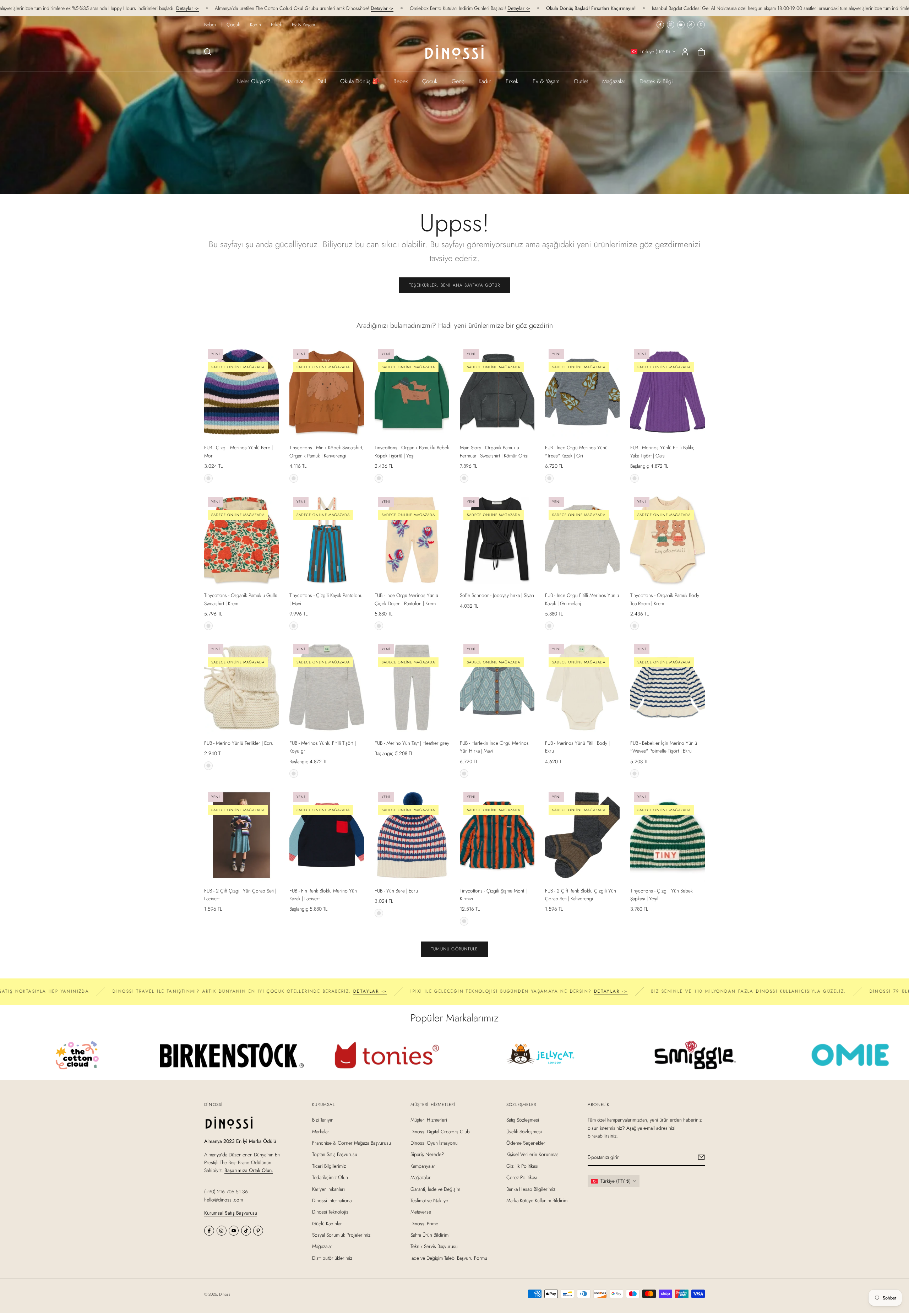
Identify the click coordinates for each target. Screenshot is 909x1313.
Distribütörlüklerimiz (332, 1258)
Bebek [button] (400, 81)
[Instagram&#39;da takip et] (670, 24)
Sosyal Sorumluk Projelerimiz (341, 1234)
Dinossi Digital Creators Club (440, 1131)
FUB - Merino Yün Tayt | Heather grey (412, 743)
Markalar (294, 81)
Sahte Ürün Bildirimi (430, 1234)
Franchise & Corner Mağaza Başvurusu (351, 1142)
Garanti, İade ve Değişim (435, 1188)
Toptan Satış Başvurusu (334, 1154)
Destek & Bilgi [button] (656, 81)
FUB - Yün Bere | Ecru (396, 890)
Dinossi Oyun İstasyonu (434, 1142)
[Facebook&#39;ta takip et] (660, 24)
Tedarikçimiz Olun (330, 1177)
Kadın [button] (485, 81)
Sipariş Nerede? (427, 1154)
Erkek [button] (512, 81)
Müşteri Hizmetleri (428, 1119)
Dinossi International (332, 1200)
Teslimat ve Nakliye (429, 1200)
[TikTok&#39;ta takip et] (691, 24)
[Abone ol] (701, 1157)
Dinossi (225, 1294)
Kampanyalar (422, 1165)
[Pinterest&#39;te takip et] (701, 24)
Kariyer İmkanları (328, 1188)
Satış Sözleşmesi (522, 1119)
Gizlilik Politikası (522, 1165)
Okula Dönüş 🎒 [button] (359, 81)
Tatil (322, 81)
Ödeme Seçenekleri (526, 1142)
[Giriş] (685, 51)
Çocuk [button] (429, 81)
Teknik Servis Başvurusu (434, 1246)
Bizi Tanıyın (322, 1119)
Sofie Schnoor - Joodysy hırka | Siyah (497, 595)
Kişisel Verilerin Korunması (533, 1154)
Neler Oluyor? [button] (253, 81)
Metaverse (420, 1211)
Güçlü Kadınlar (327, 1223)
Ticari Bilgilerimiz (329, 1165)
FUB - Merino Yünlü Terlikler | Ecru (238, 743)
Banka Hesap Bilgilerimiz (530, 1188)
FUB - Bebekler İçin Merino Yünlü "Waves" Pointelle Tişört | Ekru (663, 746)
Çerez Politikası (521, 1177)
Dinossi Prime (424, 1223)
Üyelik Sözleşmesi (524, 1131)
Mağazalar (613, 81)
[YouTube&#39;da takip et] (681, 24)
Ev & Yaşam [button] (546, 81)
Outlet (581, 81)
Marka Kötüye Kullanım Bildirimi (537, 1200)
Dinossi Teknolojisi (330, 1211)
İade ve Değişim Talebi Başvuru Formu (448, 1258)
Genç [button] (458, 81)
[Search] (207, 51)
